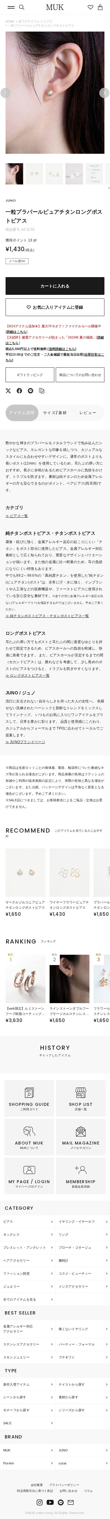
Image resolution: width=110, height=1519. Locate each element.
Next (104, 93)
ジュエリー (11, 1286)
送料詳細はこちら (62, 349)
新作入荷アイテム (16, 1384)
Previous (5, 93)
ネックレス (11, 1234)
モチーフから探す (16, 1410)
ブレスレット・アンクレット (24, 1247)
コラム (88, 1490)
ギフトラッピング (30, 375)
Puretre (8, 1463)
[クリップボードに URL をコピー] (41, 391)
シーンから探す (14, 1397)
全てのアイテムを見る (19, 1299)
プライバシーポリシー (64, 1485)
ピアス (48, 21)
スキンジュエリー (16, 1357)
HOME (10, 21)
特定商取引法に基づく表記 (35, 1490)
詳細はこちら (16, 331)
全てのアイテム (28, 21)
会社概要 (37, 1485)
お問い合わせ (68, 1490)
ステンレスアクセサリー (21, 1344)
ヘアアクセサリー (16, 1260)
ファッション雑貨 (16, 1273)
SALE (7, 1423)
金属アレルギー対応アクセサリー (18, 1329)
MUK (7, 1450)
